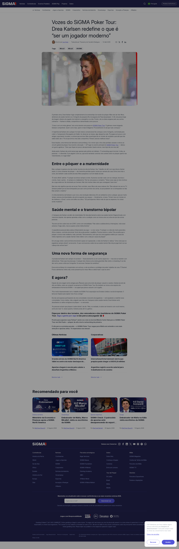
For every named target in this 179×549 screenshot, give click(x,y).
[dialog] (89, 274)
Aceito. (168, 542)
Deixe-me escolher (153, 534)
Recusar (153, 542)
